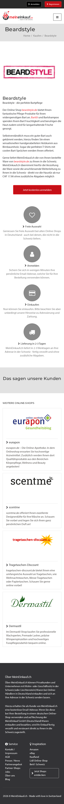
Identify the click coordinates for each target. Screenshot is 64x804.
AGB (7, 756)
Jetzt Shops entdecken (40, 773)
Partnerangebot (13, 764)
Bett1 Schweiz (37, 764)
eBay (32, 753)
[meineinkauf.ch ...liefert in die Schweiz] (17, 16)
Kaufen (37, 35)
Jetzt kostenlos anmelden (37, 190)
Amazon (34, 749)
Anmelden (35, 4)
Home (26, 35)
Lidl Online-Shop (39, 760)
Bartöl (34, 117)
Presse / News (12, 760)
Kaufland (34, 756)
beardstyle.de (29, 110)
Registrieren (54, 4)
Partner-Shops (12, 768)
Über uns (10, 775)
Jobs (7, 771)
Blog (7, 779)
